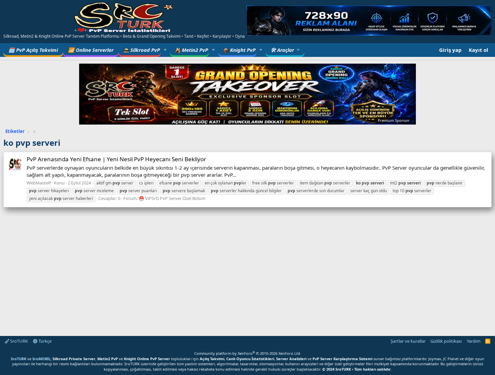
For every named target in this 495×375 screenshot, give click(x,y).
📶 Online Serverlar (90, 49)
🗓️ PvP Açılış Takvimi (33, 49)
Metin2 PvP (194, 49)
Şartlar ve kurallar (408, 341)
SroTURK (18, 341)
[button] (165, 50)
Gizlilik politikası (446, 341)
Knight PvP (242, 49)
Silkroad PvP (144, 49)
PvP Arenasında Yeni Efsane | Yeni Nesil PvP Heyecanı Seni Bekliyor (116, 159)
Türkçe (44, 341)
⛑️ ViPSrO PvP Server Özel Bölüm (172, 198)
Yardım (474, 341)
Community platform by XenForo (247, 353)
